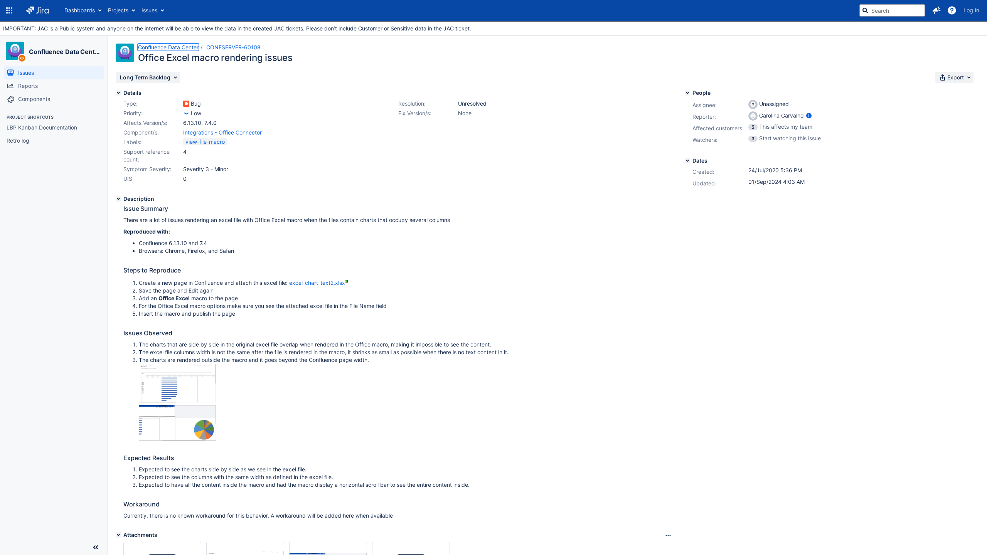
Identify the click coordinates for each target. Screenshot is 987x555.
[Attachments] (118, 535)
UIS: (128, 178)
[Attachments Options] (668, 535)
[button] (9, 10)
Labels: (132, 142)
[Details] (118, 93)
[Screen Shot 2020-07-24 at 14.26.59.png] (177, 401)
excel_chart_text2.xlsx (317, 282)
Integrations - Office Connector (222, 132)
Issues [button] (149, 10)
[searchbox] (892, 10)
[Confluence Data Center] (15, 51)
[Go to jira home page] (37, 10)
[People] (687, 93)
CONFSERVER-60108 (233, 47)
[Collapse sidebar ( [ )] (96, 547)
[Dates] (687, 160)
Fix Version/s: (414, 113)
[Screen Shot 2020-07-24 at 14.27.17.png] (177, 438)
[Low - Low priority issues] (186, 113)
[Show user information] (809, 115)
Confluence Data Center (65, 52)
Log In (971, 10)
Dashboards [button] (79, 10)
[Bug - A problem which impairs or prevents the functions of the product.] (186, 104)
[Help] (952, 10)
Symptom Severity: (147, 169)
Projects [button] (118, 10)
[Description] (118, 199)
